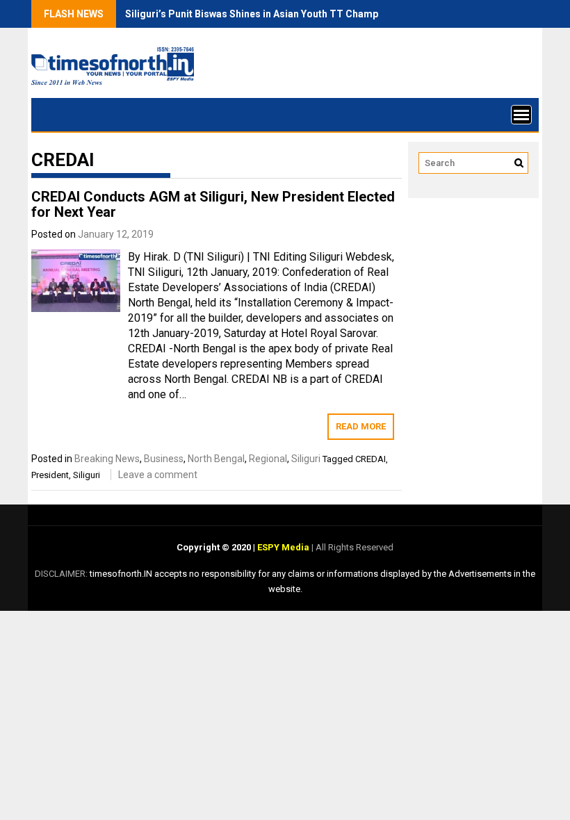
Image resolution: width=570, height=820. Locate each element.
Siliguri (305, 458)
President (50, 475)
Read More (361, 426)
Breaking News (107, 458)
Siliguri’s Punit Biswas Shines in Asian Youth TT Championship (268, 13)
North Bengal (216, 458)
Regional (268, 458)
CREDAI (370, 459)
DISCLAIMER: (62, 573)
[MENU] (521, 114)
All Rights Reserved (353, 547)
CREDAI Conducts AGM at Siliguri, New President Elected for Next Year (213, 204)
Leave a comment (157, 474)
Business (164, 458)
